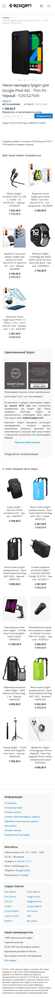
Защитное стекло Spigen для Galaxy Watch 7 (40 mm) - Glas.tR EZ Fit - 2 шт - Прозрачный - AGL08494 (40, 199)
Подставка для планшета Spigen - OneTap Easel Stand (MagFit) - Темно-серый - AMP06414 (14, 633)
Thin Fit (8, 901)
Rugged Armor (34, 901)
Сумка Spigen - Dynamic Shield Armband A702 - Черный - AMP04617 (15, 512)
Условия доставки (13, 807)
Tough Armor (33, 896)
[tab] (27, 352)
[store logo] (20, 6)
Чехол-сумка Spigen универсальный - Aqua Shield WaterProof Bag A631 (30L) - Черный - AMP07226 (14, 573)
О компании (11, 803)
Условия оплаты (13, 812)
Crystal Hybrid (34, 906)
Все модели (10, 960)
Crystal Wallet (12, 911)
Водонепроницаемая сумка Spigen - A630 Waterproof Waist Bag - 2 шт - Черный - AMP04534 (14, 693)
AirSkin (8, 906)
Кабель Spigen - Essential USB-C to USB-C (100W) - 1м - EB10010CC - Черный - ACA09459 (15, 199)
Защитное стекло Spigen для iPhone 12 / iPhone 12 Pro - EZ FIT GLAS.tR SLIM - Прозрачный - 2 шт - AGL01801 (14, 322)
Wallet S (9, 920)
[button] (19, 80)
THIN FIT (6, 101)
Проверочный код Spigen (17, 834)
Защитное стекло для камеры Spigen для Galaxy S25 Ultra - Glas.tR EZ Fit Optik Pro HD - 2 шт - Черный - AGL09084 (14, 261)
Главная (5, 17)
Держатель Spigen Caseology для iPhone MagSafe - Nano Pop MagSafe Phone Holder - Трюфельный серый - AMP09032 (40, 755)
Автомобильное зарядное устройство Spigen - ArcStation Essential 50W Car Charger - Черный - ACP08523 (40, 633)
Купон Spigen (22, 874)
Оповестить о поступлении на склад (22, 111)
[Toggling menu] (4, 6)
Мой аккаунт (11, 825)
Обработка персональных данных (22, 821)
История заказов (13, 830)
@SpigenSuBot (22, 870)
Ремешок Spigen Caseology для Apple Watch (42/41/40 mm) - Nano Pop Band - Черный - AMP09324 (40, 259)
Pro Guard (32, 911)
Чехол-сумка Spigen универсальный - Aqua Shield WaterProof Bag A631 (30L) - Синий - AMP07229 (40, 513)
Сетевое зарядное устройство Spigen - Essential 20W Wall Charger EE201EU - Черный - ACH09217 (40, 573)
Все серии (32, 920)
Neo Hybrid (10, 891)
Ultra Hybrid (33, 891)
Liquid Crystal (12, 915)
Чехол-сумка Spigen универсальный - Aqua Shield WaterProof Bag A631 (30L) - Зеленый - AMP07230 (40, 693)
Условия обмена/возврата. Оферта (22, 816)
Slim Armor (10, 896)
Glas (29, 915)
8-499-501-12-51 (23, 861)
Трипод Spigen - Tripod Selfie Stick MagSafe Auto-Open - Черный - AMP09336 (14, 752)
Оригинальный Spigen (20, 352)
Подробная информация (21, 454)
